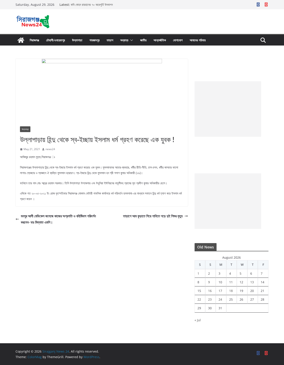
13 (252, 282)
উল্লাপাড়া (77, 40)
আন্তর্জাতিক (160, 40)
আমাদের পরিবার (198, 40)
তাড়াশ (110, 40)
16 (210, 291)
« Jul (198, 320)
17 (220, 291)
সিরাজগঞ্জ (34, 40)
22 (199, 299)
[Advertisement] (228, 109)
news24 (50, 149)
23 (210, 299)
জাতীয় (143, 40)
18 (231, 291)
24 (220, 299)
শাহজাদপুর (94, 40)
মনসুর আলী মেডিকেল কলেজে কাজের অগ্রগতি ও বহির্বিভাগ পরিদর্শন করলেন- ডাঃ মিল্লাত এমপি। (58, 219)
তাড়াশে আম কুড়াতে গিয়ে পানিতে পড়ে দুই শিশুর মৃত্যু (153, 216)
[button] (130, 40)
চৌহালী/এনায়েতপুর (55, 40)
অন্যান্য (124, 40)
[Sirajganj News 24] (21, 40)
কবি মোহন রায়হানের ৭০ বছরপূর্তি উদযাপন (92, 4)
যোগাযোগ (178, 40)
